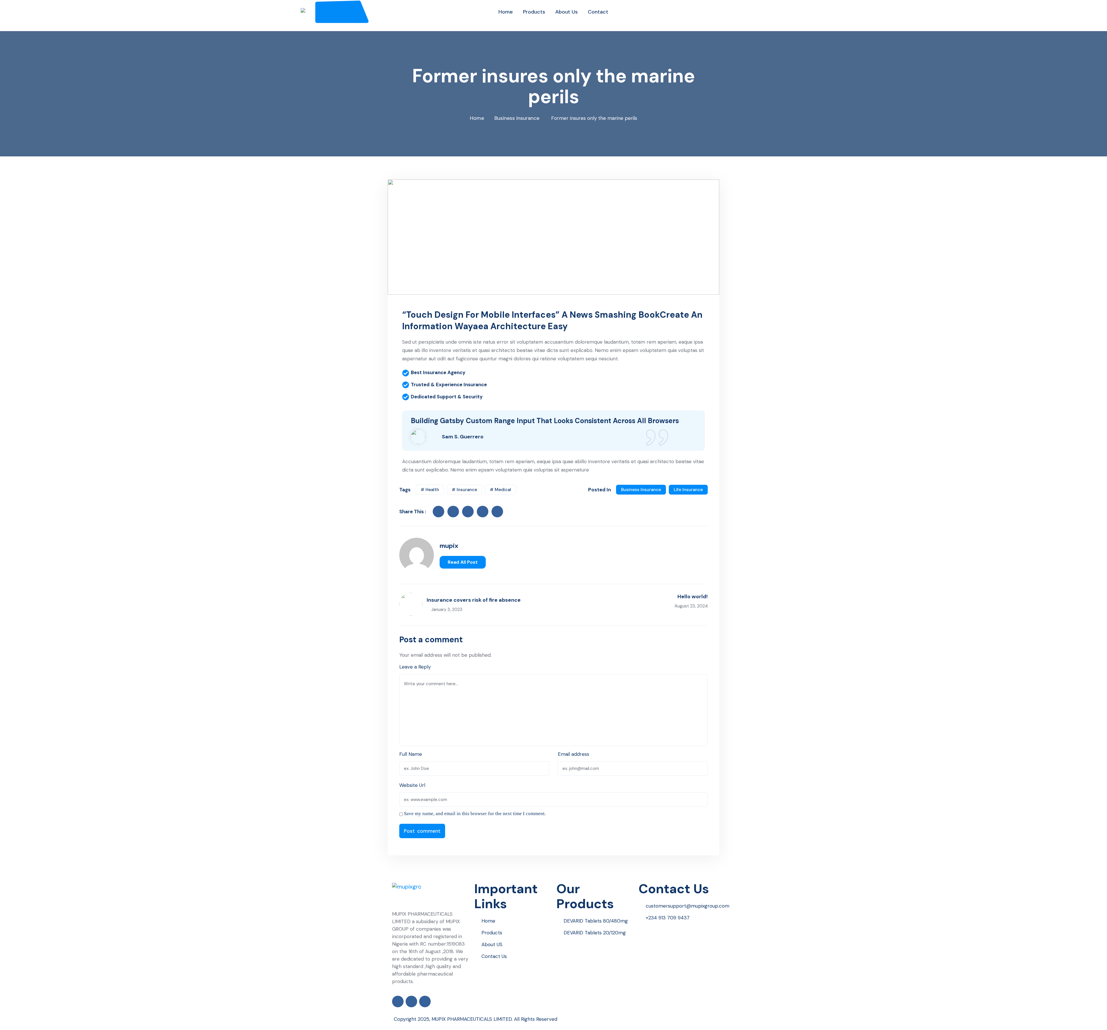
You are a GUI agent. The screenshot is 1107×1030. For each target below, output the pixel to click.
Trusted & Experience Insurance (449, 384)
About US (491, 944)
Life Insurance (688, 490)
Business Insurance (516, 118)
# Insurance (464, 490)
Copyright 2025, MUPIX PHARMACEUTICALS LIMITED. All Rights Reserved (475, 1019)
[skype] (497, 511)
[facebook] (438, 511)
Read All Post (463, 562)
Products (491, 932)
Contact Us (494, 956)
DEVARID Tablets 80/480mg (596, 921)
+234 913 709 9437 (668, 917)
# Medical (500, 490)
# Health (430, 490)
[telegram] (523, 562)
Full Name (410, 754)
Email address (573, 754)
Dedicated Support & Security (447, 396)
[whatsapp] (515, 562)
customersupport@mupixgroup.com (687, 906)
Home (477, 118)
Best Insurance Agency (438, 372)
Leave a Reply (415, 667)
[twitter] (453, 511)
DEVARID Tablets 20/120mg (595, 932)
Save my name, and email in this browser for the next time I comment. (475, 813)
